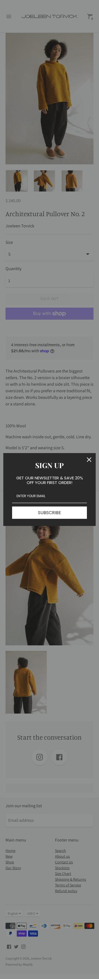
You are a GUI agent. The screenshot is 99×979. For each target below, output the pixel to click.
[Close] (89, 459)
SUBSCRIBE (49, 512)
